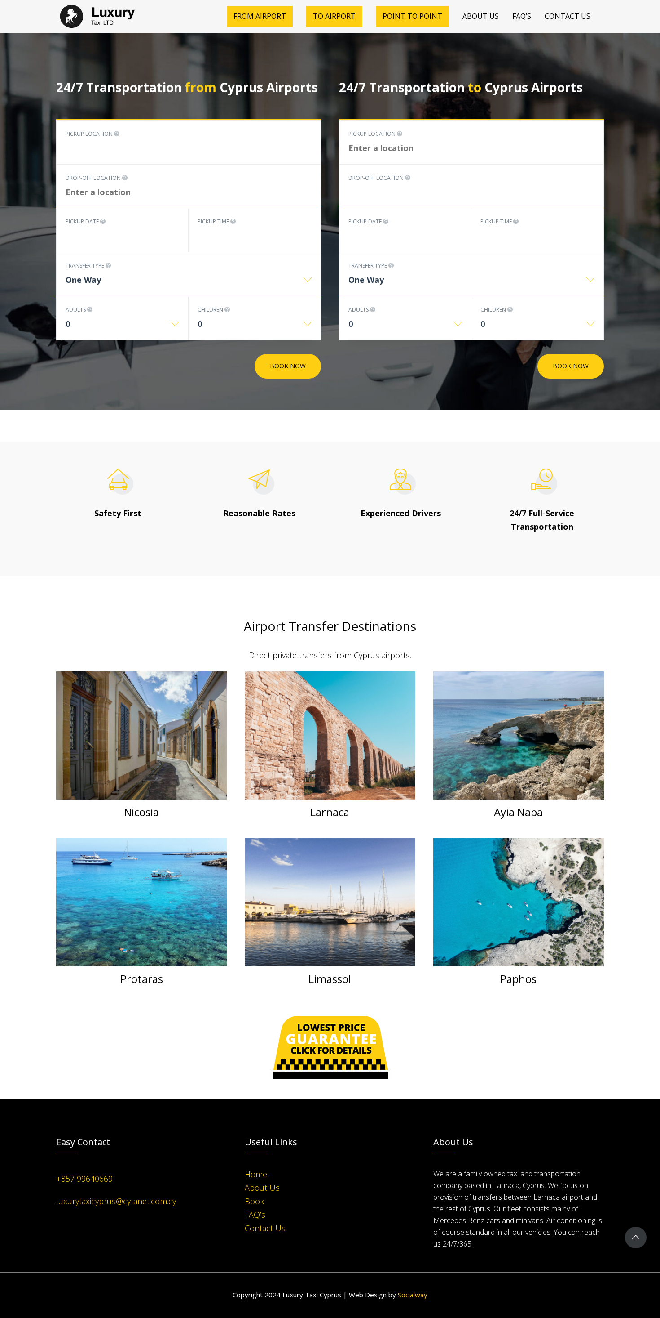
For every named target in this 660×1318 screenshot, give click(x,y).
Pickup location (90, 134)
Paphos (518, 978)
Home (256, 1174)
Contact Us (265, 1228)
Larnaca (329, 811)
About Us (262, 1187)
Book (254, 1201)
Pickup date (83, 221)
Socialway (412, 1294)
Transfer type (86, 265)
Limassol (329, 978)
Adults (76, 309)
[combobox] (189, 284)
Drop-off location (94, 178)
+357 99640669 (84, 1178)
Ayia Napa (518, 811)
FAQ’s (255, 1214)
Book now (288, 366)
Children (211, 309)
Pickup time (214, 221)
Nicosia (141, 811)
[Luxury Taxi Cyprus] (101, 16)
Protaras (141, 978)
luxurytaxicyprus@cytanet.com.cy (116, 1201)
